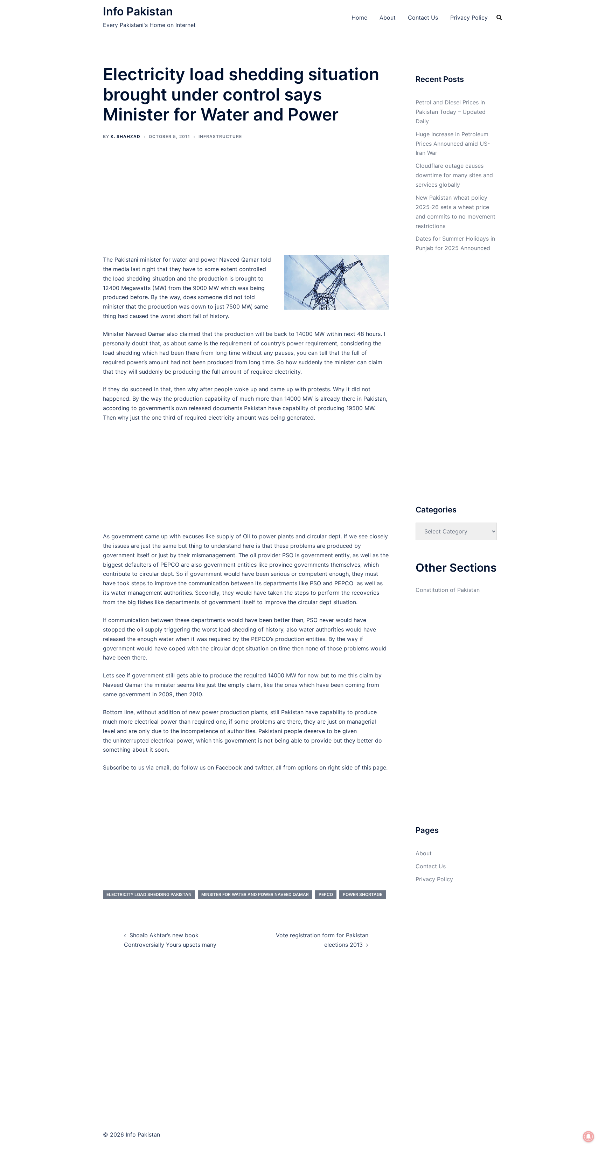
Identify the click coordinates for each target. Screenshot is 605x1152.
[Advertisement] (246, 203)
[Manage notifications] (588, 1136)
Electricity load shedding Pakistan (149, 894)
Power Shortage (362, 894)
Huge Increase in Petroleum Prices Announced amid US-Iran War (453, 144)
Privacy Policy (469, 17)
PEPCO (326, 894)
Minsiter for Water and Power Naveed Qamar (255, 894)
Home (359, 17)
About (388, 17)
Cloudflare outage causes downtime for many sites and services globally (454, 175)
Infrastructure (220, 136)
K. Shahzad (125, 136)
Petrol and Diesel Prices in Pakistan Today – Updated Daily (451, 112)
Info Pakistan (138, 11)
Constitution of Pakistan (448, 589)
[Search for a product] (499, 17)
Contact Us (423, 17)
